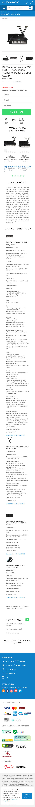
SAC (7, 677)
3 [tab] (17, 176)
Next (32, 59)
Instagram (11, 669)
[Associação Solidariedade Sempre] (7, 754)
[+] (27, 619)
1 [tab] (11, 176)
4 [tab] (20, 176)
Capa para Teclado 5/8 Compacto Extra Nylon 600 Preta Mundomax (16, 523)
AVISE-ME (17, 112)
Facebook (10, 673)
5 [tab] (23, 176)
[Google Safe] (19, 732)
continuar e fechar (27, 796)
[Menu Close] (4, 8)
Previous (2, 59)
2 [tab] (14, 176)
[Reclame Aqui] (23, 738)
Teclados (5, 18)
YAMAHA (6, 76)
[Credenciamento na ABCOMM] (8, 740)
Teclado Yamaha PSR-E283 (18, 242)
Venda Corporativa (22, 784)
